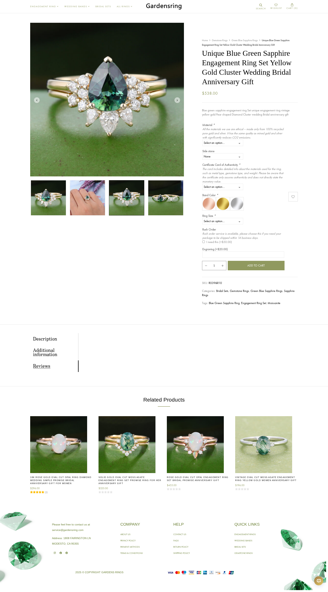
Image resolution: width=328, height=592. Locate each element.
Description (45, 339)
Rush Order (209, 229)
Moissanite (274, 303)
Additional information (45, 352)
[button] (292, 6)
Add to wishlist (293, 196)
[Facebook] (60, 553)
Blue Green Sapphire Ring (224, 303)
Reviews (41, 366)
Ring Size (209, 216)
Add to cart (256, 265)
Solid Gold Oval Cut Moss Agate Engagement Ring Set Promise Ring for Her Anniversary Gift (130, 480)
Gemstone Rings (220, 40)
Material (208, 125)
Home (205, 40)
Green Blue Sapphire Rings (245, 40)
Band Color (210, 195)
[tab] (55, 339)
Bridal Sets (222, 291)
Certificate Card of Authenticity (221, 165)
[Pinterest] (66, 553)
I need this (219, 242)
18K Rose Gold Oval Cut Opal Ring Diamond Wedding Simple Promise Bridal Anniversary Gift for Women (60, 480)
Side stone (208, 151)
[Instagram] (55, 553)
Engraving (215, 249)
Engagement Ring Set (253, 303)
